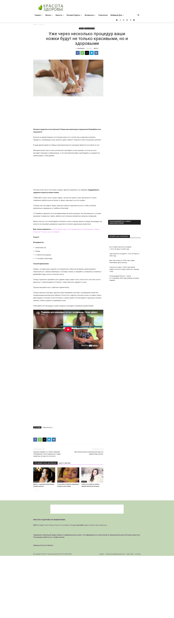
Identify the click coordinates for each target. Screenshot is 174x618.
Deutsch (57, 525)
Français (51, 525)
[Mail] (127, 20)
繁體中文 (36, 525)
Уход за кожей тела (89, 28)
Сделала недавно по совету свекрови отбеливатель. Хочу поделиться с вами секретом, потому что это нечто (46, 454)
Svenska (91, 525)
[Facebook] (120, 20)
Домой (35, 24)
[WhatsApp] (82, 53)
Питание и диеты (73, 15)
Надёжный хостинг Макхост (43, 545)
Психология (103, 15)
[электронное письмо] (87, 53)
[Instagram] (123, 20)
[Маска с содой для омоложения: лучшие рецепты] (44, 475)
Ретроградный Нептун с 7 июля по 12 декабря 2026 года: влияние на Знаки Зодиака (124, 278)
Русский (80, 525)
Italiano (66, 525)
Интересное (89, 15)
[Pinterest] (130, 20)
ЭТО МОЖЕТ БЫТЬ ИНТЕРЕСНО (45, 463)
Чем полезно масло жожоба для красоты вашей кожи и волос (88, 453)
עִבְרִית (62, 525)
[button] (138, 15)
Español (85, 525)
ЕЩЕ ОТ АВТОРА (64, 463)
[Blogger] (116, 20)
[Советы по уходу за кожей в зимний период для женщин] (92, 475)
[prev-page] (34, 490)
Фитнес (48, 15)
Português (72, 525)
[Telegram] (133, 20)
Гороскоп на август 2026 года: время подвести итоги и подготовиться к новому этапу (124, 269)
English (41, 525)
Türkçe (97, 525)
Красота (59, 15)
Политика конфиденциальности (115, 554)
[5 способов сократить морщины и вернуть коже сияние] (68, 475)
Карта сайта (130, 554)
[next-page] (37, 490)
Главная (38, 15)
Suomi (46, 525)
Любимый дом (116, 15)
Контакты (138, 554)
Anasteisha (81, 48)
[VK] (96, 53)
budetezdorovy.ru (48, 427)
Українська (103, 525)
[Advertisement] (68, 113)
